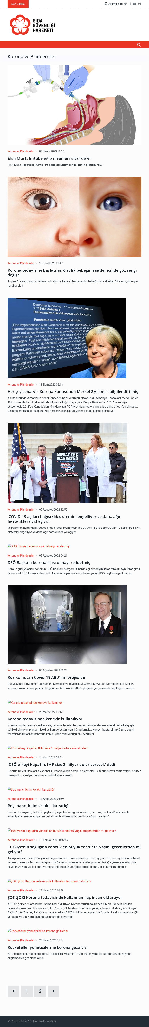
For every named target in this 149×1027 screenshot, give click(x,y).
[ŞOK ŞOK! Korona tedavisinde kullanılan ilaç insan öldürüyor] (49, 881)
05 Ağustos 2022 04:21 (53, 555)
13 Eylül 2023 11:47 (51, 263)
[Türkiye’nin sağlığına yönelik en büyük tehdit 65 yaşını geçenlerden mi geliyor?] (62, 831)
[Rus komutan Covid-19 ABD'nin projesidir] (67, 624)
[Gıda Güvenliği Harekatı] (32, 24)
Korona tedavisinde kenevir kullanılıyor (45, 719)
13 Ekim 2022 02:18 (51, 384)
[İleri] (53, 991)
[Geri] (13, 991)
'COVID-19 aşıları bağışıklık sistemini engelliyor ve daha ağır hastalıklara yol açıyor (64, 519)
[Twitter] (125, 4)
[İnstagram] (139, 4)
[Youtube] (135, 4)
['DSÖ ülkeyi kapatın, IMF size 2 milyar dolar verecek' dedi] (48, 748)
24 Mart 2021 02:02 (51, 757)
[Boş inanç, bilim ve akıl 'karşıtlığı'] (31, 789)
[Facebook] (130, 4)
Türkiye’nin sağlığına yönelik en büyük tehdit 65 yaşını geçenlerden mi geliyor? (74, 849)
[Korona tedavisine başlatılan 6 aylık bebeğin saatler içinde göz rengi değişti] (74, 217)
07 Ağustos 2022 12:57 (53, 509)
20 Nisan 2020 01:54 (51, 940)
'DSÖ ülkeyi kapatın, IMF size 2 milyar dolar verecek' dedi (61, 764)
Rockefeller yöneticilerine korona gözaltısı (47, 947)
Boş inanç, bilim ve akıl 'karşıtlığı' (39, 805)
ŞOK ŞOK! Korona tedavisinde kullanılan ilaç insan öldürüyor (65, 897)
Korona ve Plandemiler (21, 151)
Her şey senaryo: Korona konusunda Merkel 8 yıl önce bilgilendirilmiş (73, 391)
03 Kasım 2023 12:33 (51, 151)
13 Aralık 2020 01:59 (51, 799)
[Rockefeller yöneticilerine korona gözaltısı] (38, 931)
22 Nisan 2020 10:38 (51, 890)
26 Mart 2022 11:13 (51, 712)
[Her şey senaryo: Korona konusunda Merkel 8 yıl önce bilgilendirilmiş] (67, 338)
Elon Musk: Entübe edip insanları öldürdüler (49, 158)
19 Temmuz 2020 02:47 (53, 840)
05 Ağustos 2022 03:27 (53, 670)
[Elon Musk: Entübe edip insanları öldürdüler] (74, 105)
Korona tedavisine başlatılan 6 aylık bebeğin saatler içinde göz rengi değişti (72, 272)
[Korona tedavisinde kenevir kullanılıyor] (35, 702)
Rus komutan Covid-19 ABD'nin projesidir (47, 677)
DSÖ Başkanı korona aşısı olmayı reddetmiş (49, 562)
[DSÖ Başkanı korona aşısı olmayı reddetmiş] (38, 546)
